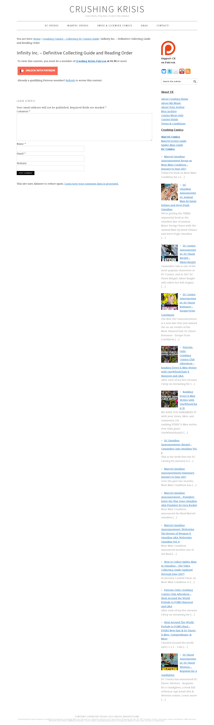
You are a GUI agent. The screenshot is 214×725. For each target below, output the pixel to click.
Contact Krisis (169, 119)
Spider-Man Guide (172, 145)
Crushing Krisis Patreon (91, 61)
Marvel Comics (170, 136)
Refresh (70, 80)
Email (21, 153)
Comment (23, 111)
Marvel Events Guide (173, 141)
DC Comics (168, 149)
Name (21, 144)
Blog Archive (169, 111)
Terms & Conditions (173, 123)
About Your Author (173, 107)
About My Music (171, 103)
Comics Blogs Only (172, 115)
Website (22, 163)
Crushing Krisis (107, 9)
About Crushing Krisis (174, 99)
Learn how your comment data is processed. (92, 183)
